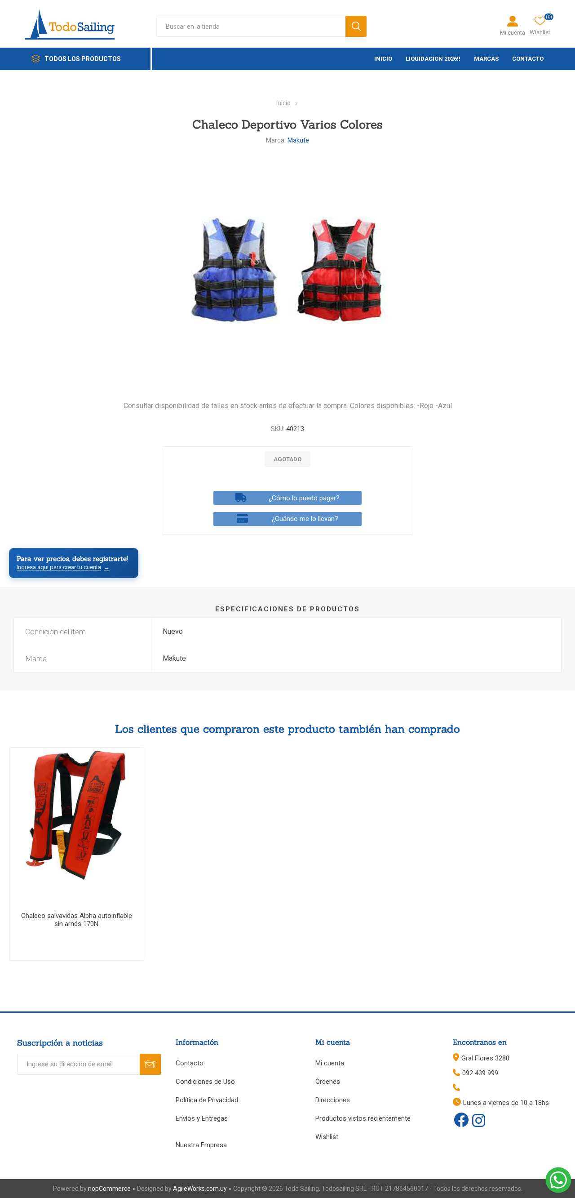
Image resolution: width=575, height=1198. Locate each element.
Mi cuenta (512, 32)
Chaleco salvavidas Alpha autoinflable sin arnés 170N (76, 920)
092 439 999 (480, 1073)
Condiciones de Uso (205, 1082)
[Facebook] (461, 1120)
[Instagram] (478, 1121)
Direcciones (332, 1100)
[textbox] (250, 26)
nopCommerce (109, 1188)
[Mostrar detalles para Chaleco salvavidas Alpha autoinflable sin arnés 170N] (76, 815)
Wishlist (326, 1137)
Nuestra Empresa (201, 1145)
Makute (298, 140)
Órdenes (327, 1082)
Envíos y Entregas (202, 1118)
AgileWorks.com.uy (200, 1188)
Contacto (189, 1063)
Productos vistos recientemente (363, 1118)
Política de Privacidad (207, 1100)
